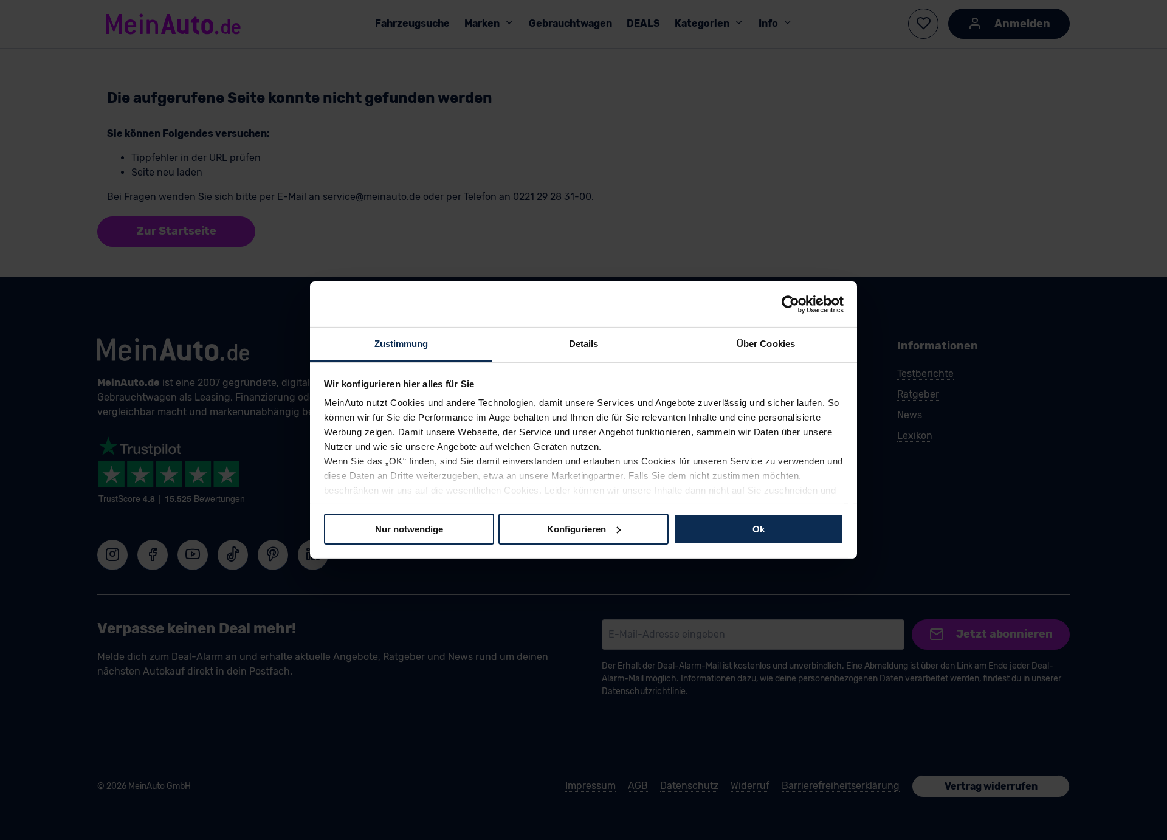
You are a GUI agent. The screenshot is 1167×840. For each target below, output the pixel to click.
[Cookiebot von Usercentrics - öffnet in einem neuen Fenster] (790, 304)
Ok (758, 528)
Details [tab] (584, 344)
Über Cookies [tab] (766, 344)
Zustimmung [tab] (401, 344)
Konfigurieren (576, 528)
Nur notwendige (409, 528)
